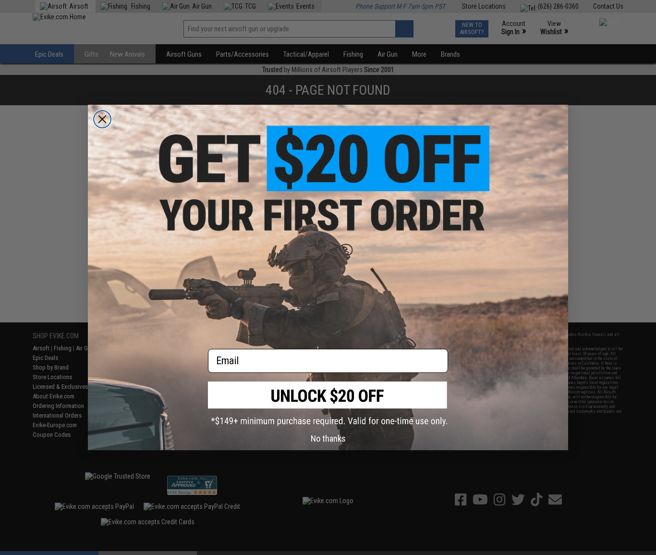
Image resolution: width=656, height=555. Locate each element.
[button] (328, 404)
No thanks (328, 438)
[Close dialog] (102, 119)
